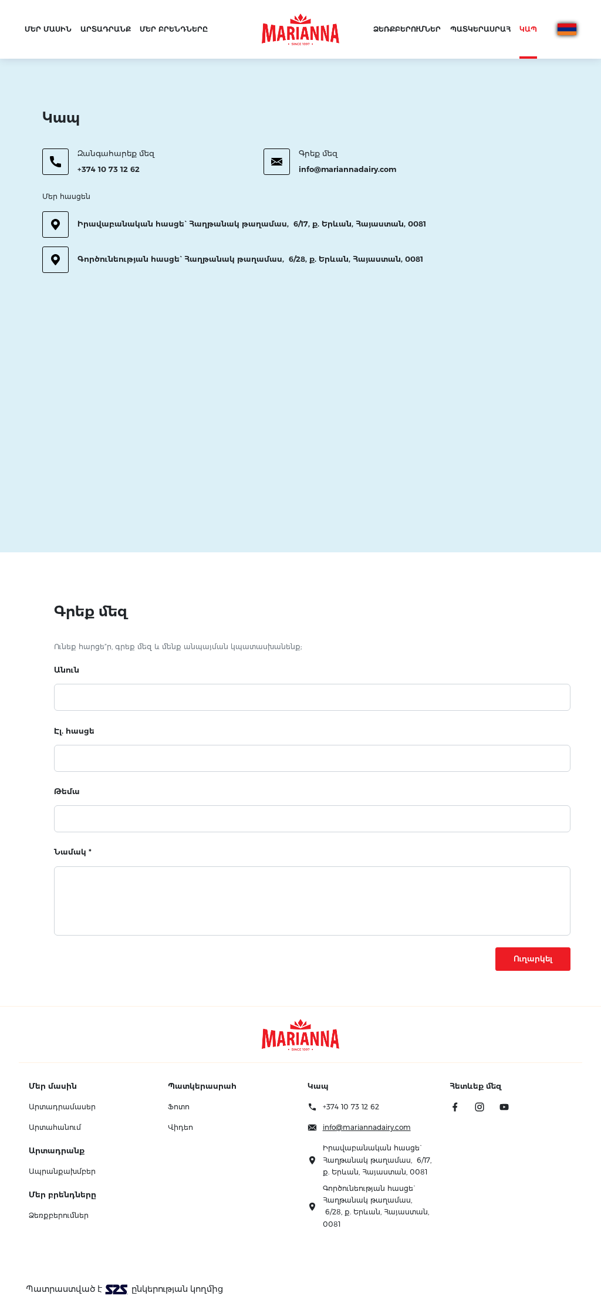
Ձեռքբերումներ (59, 1215)
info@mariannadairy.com (347, 169)
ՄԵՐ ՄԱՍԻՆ (48, 29)
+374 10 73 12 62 (108, 169)
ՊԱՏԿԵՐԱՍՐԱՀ (480, 29)
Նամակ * (73, 851)
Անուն (66, 669)
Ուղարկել (533, 958)
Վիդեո (180, 1127)
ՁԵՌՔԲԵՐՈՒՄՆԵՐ (407, 29)
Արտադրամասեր (62, 1106)
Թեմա (67, 791)
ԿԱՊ (528, 29)
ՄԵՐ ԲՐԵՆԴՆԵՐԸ (174, 29)
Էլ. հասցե (74, 730)
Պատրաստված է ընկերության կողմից (124, 1289)
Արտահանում (55, 1127)
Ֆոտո (179, 1106)
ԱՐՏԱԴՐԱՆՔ (105, 29)
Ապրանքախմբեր (62, 1171)
